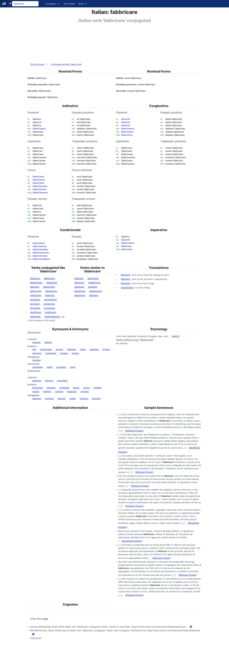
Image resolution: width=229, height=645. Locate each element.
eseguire (61, 399)
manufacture (127, 287)
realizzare (71, 349)
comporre (36, 353)
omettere (85, 391)
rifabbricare (94, 282)
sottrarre (59, 391)
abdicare (49, 295)
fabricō (175, 336)
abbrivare (79, 282)
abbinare (93, 295)
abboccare (35, 291)
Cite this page (37, 64)
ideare (49, 367)
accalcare (35, 299)
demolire (49, 381)
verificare (84, 399)
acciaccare (49, 304)
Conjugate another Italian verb (66, 64)
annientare (64, 388)
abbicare (34, 287)
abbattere (36, 381)
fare (34, 349)
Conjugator (51, 3)
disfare (76, 388)
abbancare (49, 278)
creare (82, 349)
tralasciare (71, 391)
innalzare (36, 342)
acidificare (50, 312)
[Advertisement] (107, 41)
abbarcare (52, 282)
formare (106, 349)
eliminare (47, 391)
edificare (48, 342)
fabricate (125, 275)
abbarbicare (36, 282)
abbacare (35, 278)
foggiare (64, 353)
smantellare (62, 381)
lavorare (59, 349)
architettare (37, 367)
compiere (49, 399)
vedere (72, 399)
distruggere (37, 388)
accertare (96, 399)
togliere (35, 391)
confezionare (46, 349)
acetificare (35, 312)
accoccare (49, 308)
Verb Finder (69, 3)
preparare (94, 349)
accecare (34, 304)
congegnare (50, 353)
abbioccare (49, 287)
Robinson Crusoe (134, 430)
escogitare (61, 367)
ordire (72, 367)
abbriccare (35, 295)
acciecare (35, 308)
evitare (86, 388)
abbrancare (51, 291)
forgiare (75, 353)
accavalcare (50, 299)
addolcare (35, 316)
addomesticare (52, 316)
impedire (97, 388)
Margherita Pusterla (131, 541)
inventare (36, 360)
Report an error (35, 638)
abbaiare (92, 287)
